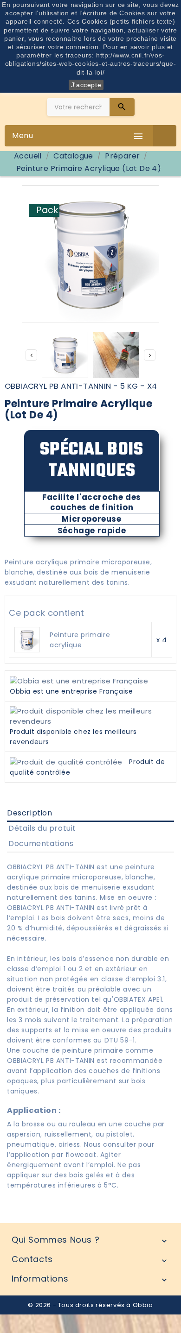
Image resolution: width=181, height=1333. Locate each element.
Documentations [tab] (40, 843)
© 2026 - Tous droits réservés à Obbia (90, 1305)
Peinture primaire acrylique (80, 640)
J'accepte (86, 84)
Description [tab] (29, 813)
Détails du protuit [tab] (42, 828)
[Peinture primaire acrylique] (27, 639)
